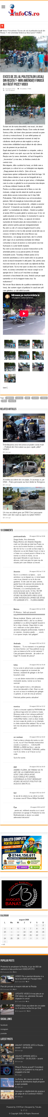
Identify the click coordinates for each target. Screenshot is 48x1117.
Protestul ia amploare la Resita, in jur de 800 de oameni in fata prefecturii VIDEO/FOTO (21, 967)
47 (28, 981)
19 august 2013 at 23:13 (37, 643)
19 (18, 935)
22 (37, 935)
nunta (35, 398)
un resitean (18, 737)
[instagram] (26, 1110)
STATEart (20, 1107)
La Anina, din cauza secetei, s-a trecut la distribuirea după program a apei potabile (30, 1081)
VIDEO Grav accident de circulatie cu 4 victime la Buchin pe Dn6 (30, 1007)
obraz (44, 398)
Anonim (17, 572)
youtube (4, 1033)
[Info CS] (24, 10)
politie (12, 401)
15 (37, 932)
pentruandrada (20, 536)
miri (27, 398)
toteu (16, 665)
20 (24, 935)
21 (31, 935)
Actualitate (12, 31)
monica (17, 706)
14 (31, 932)
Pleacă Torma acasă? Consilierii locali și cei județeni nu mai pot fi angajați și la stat (29, 1069)
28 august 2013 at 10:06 (37, 536)
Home (4, 31)
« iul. (3, 944)
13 (24, 932)
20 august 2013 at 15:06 (37, 609)
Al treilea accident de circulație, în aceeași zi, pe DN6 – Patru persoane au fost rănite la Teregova (24, 480)
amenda (10, 398)
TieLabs (38, 1107)
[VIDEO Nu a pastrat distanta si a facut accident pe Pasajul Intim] (7, 979)
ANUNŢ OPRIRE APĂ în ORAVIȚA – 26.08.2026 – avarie (29, 1057)
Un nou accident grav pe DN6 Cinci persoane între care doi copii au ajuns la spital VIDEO (22, 513)
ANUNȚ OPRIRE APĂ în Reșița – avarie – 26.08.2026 (30, 1046)
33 (16, 989)
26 (18, 938)
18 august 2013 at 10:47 (37, 792)
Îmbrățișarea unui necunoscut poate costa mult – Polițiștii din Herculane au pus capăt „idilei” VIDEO (23, 446)
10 (5, 932)
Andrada (17, 643)
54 (16, 972)
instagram (4, 1029)
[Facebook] (24, 1110)
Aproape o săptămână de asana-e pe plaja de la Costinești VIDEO (30, 1092)
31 (28, 1001)
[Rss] (22, 1110)
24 (5, 938)
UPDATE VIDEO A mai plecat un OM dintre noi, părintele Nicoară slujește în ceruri (29, 996)
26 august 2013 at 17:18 (37, 571)
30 (30, 1011)
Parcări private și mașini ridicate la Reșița (18, 986)
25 (11, 938)
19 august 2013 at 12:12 (37, 706)
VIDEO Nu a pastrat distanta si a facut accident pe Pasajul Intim (29, 977)
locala (19, 398)
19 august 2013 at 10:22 (37, 737)
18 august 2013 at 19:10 (37, 766)
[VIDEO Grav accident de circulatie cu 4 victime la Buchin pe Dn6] (7, 1010)
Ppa (15, 807)
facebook (4, 1025)
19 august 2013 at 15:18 (37, 665)
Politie (29, 88)
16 (43, 932)
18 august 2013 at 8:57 (37, 807)
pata (4, 401)
